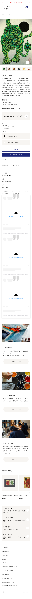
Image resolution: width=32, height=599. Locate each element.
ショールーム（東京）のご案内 (9, 566)
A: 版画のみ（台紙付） (11, 136)
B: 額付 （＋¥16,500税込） (12, 142)
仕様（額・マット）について (8, 131)
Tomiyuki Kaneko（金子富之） (9, 492)
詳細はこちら (15, 361)
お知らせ (4, 559)
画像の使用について (6, 574)
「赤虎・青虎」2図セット (13, 104)
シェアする (4, 159)
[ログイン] (23, 7)
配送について (15, 165)
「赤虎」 (9, 102)
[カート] (26, 8)
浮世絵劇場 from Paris (7, 191)
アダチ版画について (6, 551)
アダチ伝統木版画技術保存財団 (9, 586)
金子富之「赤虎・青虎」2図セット (10, 495)
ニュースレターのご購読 (16, 2)
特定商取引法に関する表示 (8, 582)
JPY (9, 592)
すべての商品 (5, 547)
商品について (5, 165)
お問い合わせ (5, 562)
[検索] (20, 8)
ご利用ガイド (5, 555)
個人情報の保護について (7, 578)
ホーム (3, 14)
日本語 (2, 592)
